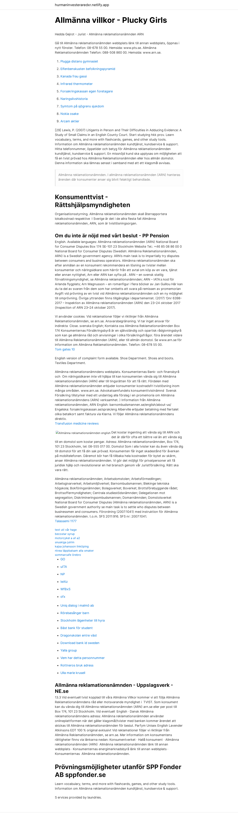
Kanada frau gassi (73, 76)
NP (62, 574)
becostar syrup (65, 534)
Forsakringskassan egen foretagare (86, 91)
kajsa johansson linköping (72, 546)
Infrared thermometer (76, 84)
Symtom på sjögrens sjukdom (82, 106)
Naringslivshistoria (74, 99)
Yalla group (68, 650)
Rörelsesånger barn (74, 613)
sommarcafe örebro (68, 554)
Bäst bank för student (76, 628)
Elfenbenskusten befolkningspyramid (87, 69)
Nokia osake (69, 114)
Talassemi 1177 (65, 521)
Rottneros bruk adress (76, 665)
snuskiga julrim (64, 542)
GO (62, 559)
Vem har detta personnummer (82, 658)
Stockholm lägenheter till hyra (82, 620)
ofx (62, 596)
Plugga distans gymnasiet (79, 61)
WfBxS (65, 589)
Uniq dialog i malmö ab (77, 605)
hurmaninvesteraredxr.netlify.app (82, 5)
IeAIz (64, 581)
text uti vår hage (66, 529)
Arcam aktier (69, 121)
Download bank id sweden (79, 643)
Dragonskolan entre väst (78, 635)
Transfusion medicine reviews (77, 423)
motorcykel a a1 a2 (67, 538)
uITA (63, 566)
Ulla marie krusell (72, 673)
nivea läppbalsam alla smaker (74, 550)
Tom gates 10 (65, 349)
